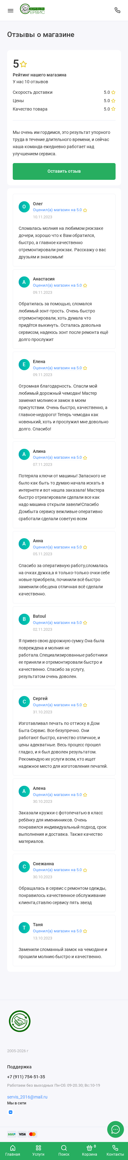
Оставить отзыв (64, 171)
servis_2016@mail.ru (27, 1097)
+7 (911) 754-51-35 (26, 1076)
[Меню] (10, 10)
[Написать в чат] (115, 1129)
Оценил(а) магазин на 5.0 (57, 210)
